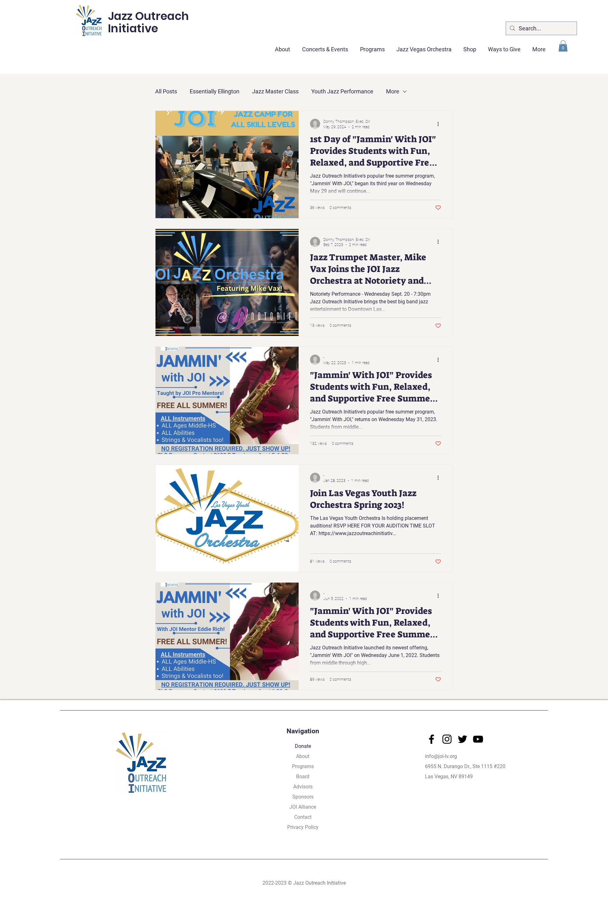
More (392, 91)
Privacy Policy (303, 827)
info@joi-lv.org (441, 756)
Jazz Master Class (275, 91)
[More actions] (440, 124)
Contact (303, 817)
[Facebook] (431, 739)
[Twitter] (462, 739)
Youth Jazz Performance (342, 91)
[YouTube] (478, 739)
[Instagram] (447, 739)
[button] (325, 46)
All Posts (166, 91)
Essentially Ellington (214, 91)
